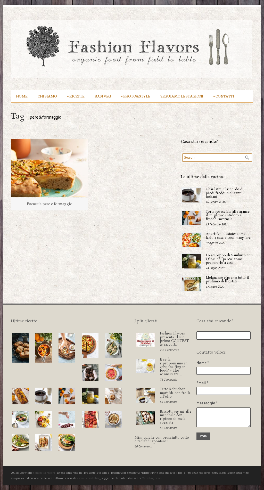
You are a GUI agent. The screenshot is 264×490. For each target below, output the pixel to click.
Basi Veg (103, 96)
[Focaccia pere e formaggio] (49, 168)
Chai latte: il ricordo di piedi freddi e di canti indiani (225, 193)
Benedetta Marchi (44, 473)
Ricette (75, 96)
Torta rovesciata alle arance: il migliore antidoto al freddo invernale (228, 215)
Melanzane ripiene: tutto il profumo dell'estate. (227, 279)
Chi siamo (47, 96)
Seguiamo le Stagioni (181, 96)
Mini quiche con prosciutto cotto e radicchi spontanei (162, 439)
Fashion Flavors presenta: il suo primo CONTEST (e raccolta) (174, 339)
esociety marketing (88, 478)
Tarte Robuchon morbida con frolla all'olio (175, 393)
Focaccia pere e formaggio (49, 204)
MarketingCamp (152, 478)
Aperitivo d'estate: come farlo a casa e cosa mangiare (228, 236)
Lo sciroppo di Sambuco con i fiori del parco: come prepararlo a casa (229, 259)
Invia (203, 436)
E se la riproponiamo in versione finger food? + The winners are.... (173, 367)
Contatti (223, 96)
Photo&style (135, 96)
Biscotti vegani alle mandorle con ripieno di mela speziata (175, 417)
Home (21, 96)
